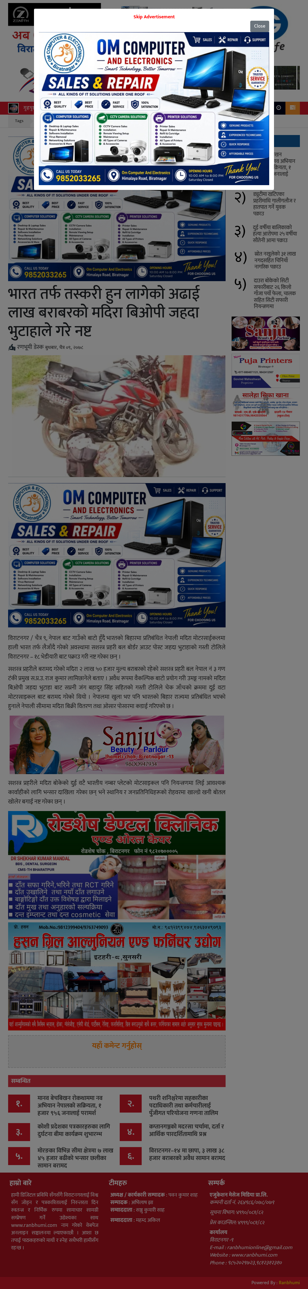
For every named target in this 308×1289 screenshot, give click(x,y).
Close (259, 26)
